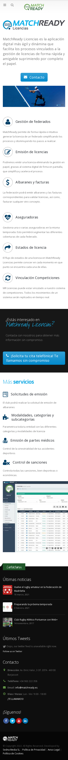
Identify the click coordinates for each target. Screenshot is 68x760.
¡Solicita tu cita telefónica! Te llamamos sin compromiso (32, 358)
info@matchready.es (26, 687)
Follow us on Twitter (12, 651)
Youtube (19, 721)
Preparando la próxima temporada (33, 604)
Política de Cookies (13, 753)
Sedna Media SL (11, 749)
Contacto (36, 77)
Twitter (12, 721)
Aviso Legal (54, 749)
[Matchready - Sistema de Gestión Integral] (34, 7)
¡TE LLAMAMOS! (16, 698)
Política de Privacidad (33, 749)
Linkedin (25, 721)
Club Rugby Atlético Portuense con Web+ (36, 619)
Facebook (6, 721)
